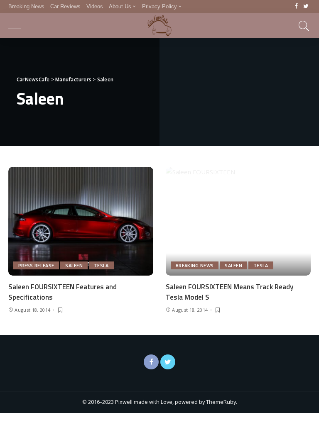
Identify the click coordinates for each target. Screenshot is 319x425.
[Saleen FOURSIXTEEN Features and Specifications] (80, 221)
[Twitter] (306, 6)
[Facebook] (296, 6)
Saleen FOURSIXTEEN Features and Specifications (62, 292)
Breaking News (194, 265)
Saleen (74, 265)
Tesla (101, 265)
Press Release (36, 265)
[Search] (302, 25)
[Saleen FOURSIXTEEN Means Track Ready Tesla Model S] (238, 221)
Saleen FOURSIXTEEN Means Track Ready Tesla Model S (229, 292)
